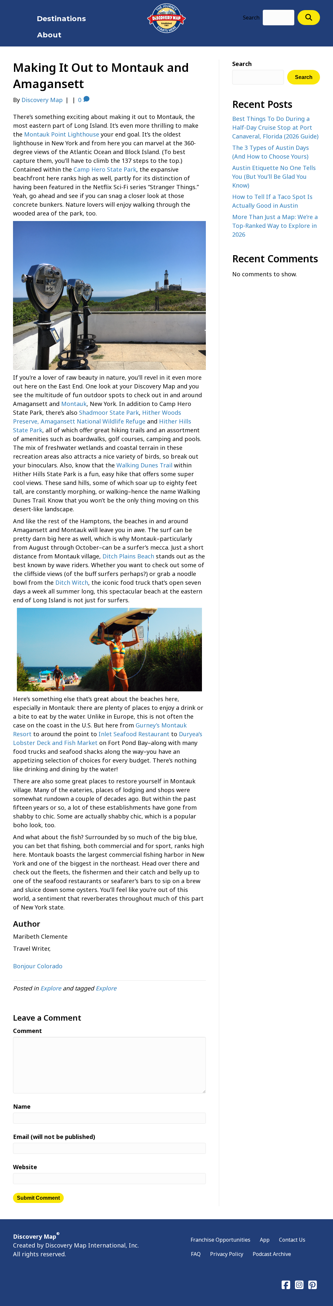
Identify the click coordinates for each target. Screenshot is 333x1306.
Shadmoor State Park (109, 412)
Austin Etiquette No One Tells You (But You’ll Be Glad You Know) (274, 176)
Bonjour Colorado (37, 966)
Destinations (61, 18)
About (49, 35)
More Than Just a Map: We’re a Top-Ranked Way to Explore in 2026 (275, 225)
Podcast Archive (272, 1254)
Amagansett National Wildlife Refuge (93, 421)
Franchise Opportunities (220, 1239)
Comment (27, 1031)
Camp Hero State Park (104, 169)
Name (22, 1106)
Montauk (74, 404)
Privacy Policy (226, 1254)
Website (25, 1167)
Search (251, 17)
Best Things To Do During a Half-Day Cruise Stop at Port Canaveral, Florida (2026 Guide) (275, 127)
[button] (309, 17)
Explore (50, 988)
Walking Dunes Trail (144, 465)
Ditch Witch (71, 582)
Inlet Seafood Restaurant (134, 734)
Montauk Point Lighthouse (61, 134)
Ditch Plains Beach (128, 556)
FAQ (196, 1254)
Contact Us (292, 1239)
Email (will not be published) (54, 1137)
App (265, 1239)
